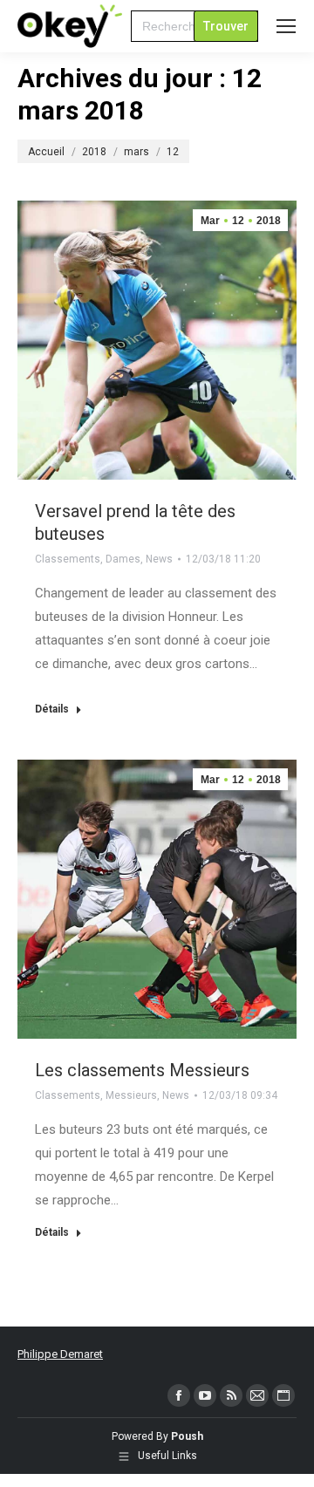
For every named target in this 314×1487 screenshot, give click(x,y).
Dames (123, 559)
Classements (67, 559)
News (159, 559)
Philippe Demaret (60, 1354)
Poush (187, 1436)
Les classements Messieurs (142, 1070)
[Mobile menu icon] (286, 26)
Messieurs (131, 1095)
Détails (52, 709)
